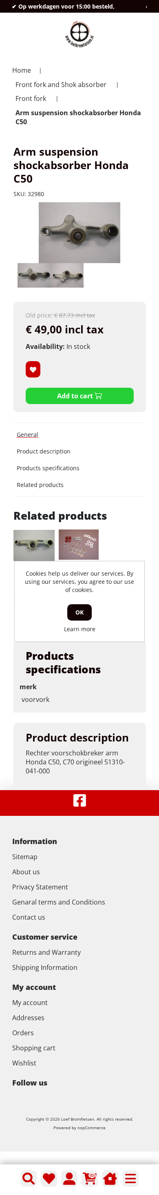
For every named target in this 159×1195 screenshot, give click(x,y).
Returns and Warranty (46, 952)
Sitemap (25, 856)
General (27, 434)
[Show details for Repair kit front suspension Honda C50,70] (79, 545)
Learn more (79, 629)
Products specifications (48, 468)
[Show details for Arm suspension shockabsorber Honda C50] (34, 545)
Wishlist (24, 1063)
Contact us (28, 917)
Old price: (39, 315)
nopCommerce (91, 1127)
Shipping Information (44, 967)
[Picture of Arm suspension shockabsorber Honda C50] (34, 275)
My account (30, 1002)
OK (79, 612)
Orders (23, 1032)
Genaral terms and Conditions (58, 902)
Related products (40, 485)
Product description (44, 451)
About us (26, 871)
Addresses (28, 1017)
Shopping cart (33, 1047)
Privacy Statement (40, 886)
